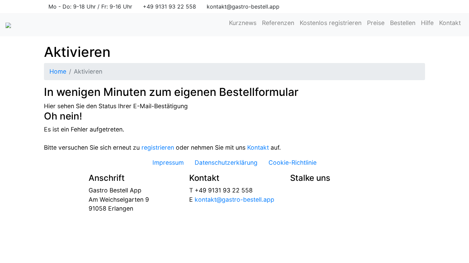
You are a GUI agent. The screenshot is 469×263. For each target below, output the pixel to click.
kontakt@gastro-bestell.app (234, 199)
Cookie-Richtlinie (292, 162)
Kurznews (242, 22)
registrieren (157, 147)
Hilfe (427, 22)
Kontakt (450, 22)
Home (57, 71)
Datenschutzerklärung (226, 162)
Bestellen (402, 22)
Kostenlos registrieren (331, 22)
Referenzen (278, 22)
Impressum (168, 162)
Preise (376, 22)
